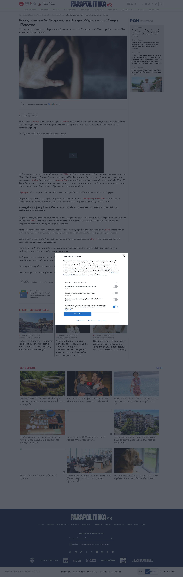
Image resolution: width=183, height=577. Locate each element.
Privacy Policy (102, 321)
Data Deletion (81, 321)
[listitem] (91, 282)
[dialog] (91, 288)
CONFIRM (77, 314)
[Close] (124, 256)
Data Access (91, 321)
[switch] (115, 286)
